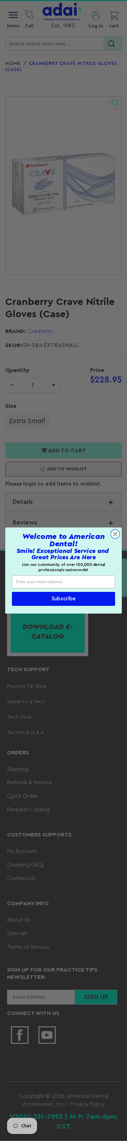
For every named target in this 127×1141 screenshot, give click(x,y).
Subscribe (63, 599)
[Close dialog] (115, 534)
